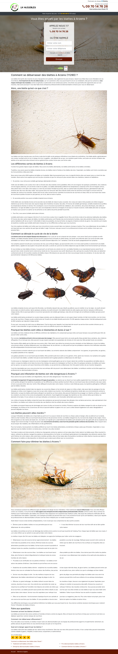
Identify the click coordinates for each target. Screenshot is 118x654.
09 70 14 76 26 (96, 6)
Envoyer (59, 59)
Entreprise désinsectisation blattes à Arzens (26, 646)
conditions (61, 53)
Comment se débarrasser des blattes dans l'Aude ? (26, 641)
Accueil (13, 651)
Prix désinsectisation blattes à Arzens (73, 644)
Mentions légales (22, 651)
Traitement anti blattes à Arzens (22, 644)
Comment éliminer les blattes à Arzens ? (74, 646)
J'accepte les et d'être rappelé (60, 54)
